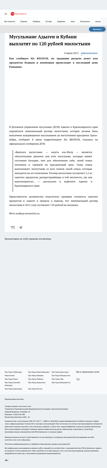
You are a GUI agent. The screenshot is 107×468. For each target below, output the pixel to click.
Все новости (9, 21)
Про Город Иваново (35, 375)
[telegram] (22, 227)
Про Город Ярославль (60, 372)
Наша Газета (9, 375)
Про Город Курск (11, 379)
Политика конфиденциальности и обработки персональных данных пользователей (37, 444)
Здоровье (61, 21)
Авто (73, 21)
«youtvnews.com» (24, 406)
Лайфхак (36, 21)
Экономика (85, 21)
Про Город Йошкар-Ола (61, 375)
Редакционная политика (14, 399)
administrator (89, 53)
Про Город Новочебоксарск (39, 372)
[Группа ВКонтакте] (77, 379)
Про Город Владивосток (61, 382)
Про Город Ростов (35, 389)
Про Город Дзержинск (36, 382)
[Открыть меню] (6, 14)
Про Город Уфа (57, 379)
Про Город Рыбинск (35, 379)
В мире (49, 21)
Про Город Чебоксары (13, 372)
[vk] (13, 227)
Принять (97, 29)
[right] (104, 21)
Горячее (23, 21)
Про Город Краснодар (13, 389)
